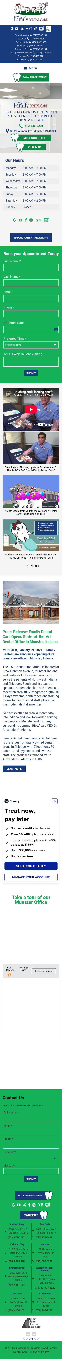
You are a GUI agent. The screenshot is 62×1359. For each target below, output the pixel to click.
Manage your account (31, 877)
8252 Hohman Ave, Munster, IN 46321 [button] (32, 131)
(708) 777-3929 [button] (44, 52)
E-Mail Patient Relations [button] (31, 237)
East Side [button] (45, 1224)
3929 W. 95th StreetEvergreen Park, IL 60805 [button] (46, 1279)
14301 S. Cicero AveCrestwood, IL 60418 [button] (46, 1302)
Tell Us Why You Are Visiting (22, 354)
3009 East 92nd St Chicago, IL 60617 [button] (18, 1230)
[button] (31, 12)
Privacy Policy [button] (40, 1352)
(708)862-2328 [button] (39, 42)
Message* (9, 1165)
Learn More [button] (14, 768)
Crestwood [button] (45, 1293)
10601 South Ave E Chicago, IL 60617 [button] (46, 1230)
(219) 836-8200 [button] (33, 126)
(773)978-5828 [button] (37, 38)
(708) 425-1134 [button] (16, 1284)
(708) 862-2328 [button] (16, 1261)
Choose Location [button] (14, 1158)
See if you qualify (31, 866)
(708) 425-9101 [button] (16, 1310)
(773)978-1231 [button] (40, 35)
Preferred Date (13, 323)
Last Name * (12, 276)
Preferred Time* (14, 338)
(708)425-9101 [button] (38, 56)
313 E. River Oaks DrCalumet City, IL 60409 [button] (18, 1252)
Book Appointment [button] (34, 77)
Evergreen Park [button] (17, 1267)
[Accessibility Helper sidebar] (48, 29)
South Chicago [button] (17, 1224)
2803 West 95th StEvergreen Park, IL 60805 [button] (18, 1276)
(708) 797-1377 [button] (37, 59)
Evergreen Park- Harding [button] (45, 1269)
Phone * (8, 307)
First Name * (12, 261)
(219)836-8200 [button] (36, 45)
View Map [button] (34, 147)
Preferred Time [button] (13, 344)
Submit (31, 373)
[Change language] (55, 801)
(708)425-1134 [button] (40, 49)
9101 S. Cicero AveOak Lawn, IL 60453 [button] (18, 1302)
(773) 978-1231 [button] (16, 1237)
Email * (8, 292)
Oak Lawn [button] (17, 1293)
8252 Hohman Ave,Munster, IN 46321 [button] (46, 1252)
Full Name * (10, 1112)
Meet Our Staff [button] (34, 138)
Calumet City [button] (17, 1244)
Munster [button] (44, 1244)
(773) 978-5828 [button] (43, 1237)
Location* (9, 1152)
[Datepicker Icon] (56, 329)
